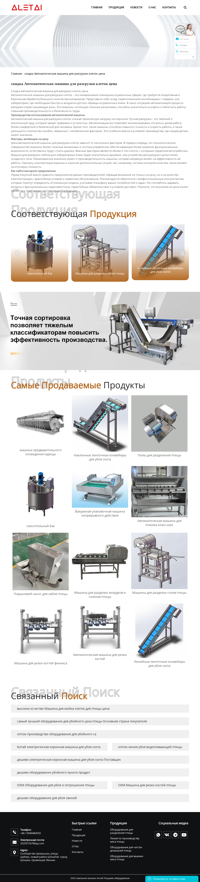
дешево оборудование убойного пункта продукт (53, 772)
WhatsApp (184, 52)
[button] (183, 253)
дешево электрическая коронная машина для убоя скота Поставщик (69, 759)
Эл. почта (184, 39)
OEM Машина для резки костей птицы (147, 785)
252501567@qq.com (32, 843)
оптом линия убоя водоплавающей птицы (150, 747)
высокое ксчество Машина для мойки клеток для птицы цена (63, 708)
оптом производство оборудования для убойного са (56, 734)
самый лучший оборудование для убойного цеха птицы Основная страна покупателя (82, 721)
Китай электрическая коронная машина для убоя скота (58, 747)
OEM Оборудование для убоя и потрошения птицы (55, 785)
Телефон (184, 45)
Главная (16, 73)
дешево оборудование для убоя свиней (47, 798)
